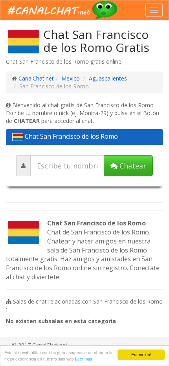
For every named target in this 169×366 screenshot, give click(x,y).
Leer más (83, 359)
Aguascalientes (108, 78)
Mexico (70, 78)
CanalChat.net (36, 78)
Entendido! (141, 354)
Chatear (132, 165)
